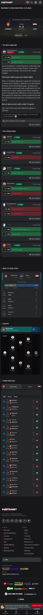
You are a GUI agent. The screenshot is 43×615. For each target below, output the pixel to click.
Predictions (5, 613)
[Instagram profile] (16, 521)
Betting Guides (9, 551)
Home (10, 397)
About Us (27, 539)
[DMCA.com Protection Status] (10, 588)
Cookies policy (13, 608)
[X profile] (8, 521)
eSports (6, 548)
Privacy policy (29, 548)
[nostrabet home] (9, 509)
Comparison (8, 539)
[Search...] (32, 2)
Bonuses (7, 530)
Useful (26, 613)
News (26, 530)
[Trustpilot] (10, 583)
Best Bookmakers (10, 533)
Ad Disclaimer (29, 554)
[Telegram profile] (24, 521)
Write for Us (28, 542)
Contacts (27, 536)
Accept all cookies (37, 605)
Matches (16, 613)
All (4, 397)
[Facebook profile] (3, 521)
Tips (5, 542)
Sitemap (27, 551)
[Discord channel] (29, 521)
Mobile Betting (9, 545)
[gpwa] (19, 583)
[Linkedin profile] (20, 521)
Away (15, 397)
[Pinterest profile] (12, 521)
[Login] (35, 2)
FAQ (25, 533)
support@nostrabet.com (10, 574)
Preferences (37, 608)
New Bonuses (37, 613)
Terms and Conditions (31, 545)
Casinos (6, 536)
